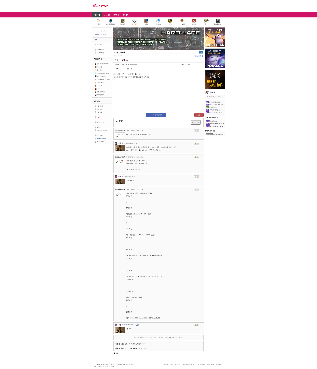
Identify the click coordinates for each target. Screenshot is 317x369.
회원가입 (96, 34)
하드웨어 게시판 (101, 138)
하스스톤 (122, 24)
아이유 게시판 (101, 141)
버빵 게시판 (100, 109)
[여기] (171, 337)
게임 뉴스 (99, 44)
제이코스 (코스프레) (102, 130)
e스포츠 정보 (100, 49)
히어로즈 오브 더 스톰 (103, 73)
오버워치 (134, 24)
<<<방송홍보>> (213, 107)
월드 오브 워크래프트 (102, 64)
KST (136, 64)
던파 (205, 24)
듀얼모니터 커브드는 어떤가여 (133, 344)
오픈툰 (99, 127)
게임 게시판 (100, 112)
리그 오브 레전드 (101, 76)
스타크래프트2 (110, 24)
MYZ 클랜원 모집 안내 (215, 110)
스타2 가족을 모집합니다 (216, 102)
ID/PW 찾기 (103, 34)
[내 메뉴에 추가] (198, 56)
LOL (146, 24)
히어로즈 (158, 24)
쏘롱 (127, 60)
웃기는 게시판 (101, 122)
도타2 (194, 24)
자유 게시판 (100, 106)
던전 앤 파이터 (101, 91)
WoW (170, 24)
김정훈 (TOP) (213, 121)
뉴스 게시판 (100, 135)
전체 (201, 52)
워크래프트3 (218, 24)
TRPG (98, 117)
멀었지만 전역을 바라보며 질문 (133, 348)
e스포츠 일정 (100, 52)
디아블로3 (182, 24)
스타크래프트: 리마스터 (103, 79)
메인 (98, 24)
